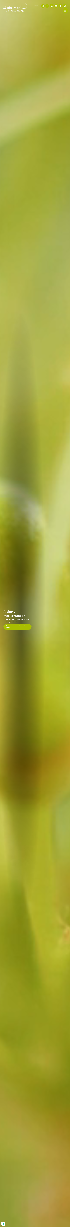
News (36, 6)
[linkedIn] (51, 6)
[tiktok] (60, 6)
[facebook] (47, 6)
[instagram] (43, 6)
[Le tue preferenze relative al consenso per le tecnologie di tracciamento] (3, 1224)
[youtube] (56, 6)
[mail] (65, 6)
